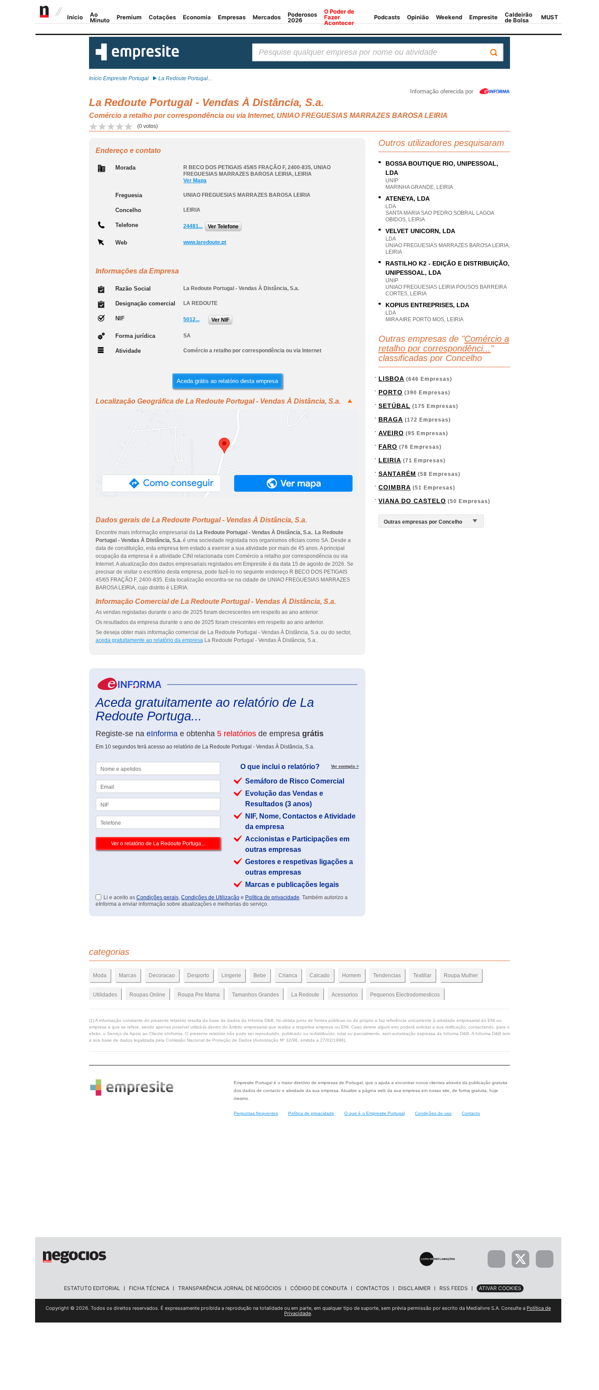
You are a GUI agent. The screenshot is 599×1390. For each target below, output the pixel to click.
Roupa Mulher (461, 975)
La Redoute (305, 995)
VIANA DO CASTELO (412, 500)
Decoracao (162, 975)
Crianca (287, 975)
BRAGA (390, 419)
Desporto (198, 975)
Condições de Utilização (210, 897)
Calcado (320, 975)
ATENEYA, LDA (407, 198)
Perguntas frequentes (256, 1113)
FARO (387, 446)
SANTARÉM (397, 473)
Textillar (422, 975)
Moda (100, 975)
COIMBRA (394, 487)
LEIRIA (389, 460)
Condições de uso (433, 1113)
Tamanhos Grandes (255, 995)
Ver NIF (220, 320)
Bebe (259, 975)
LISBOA (391, 378)
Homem (351, 975)
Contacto (471, 1113)
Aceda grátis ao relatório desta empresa (227, 381)
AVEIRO (391, 432)
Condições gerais (157, 897)
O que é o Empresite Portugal (374, 1113)
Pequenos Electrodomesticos (405, 995)
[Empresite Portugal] (137, 59)
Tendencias (387, 975)
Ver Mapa (195, 180)
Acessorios (345, 995)
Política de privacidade (272, 897)
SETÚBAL (394, 405)
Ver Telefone (223, 226)
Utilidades (105, 995)
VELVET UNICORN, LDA (420, 230)
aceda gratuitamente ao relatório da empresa (149, 640)
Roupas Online (147, 995)
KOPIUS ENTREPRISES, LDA (427, 304)
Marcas (127, 975)
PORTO (390, 392)
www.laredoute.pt (204, 242)
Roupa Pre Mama (199, 995)
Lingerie (231, 975)
